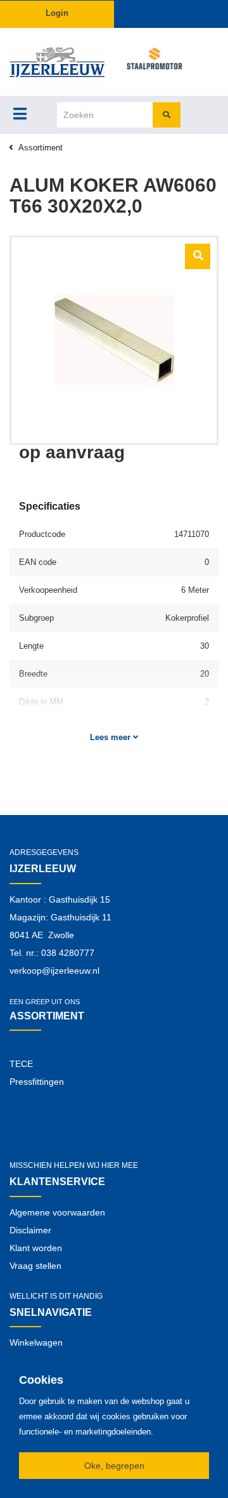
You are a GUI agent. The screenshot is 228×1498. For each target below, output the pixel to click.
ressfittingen (39, 1082)
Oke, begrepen (114, 1466)
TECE (21, 1064)
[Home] (57, 62)
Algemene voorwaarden (57, 1212)
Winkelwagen (36, 1342)
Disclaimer (30, 1230)
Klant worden (36, 1248)
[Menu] (20, 113)
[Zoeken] (166, 115)
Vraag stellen (35, 1266)
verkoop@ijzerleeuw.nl (54, 970)
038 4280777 (67, 953)
